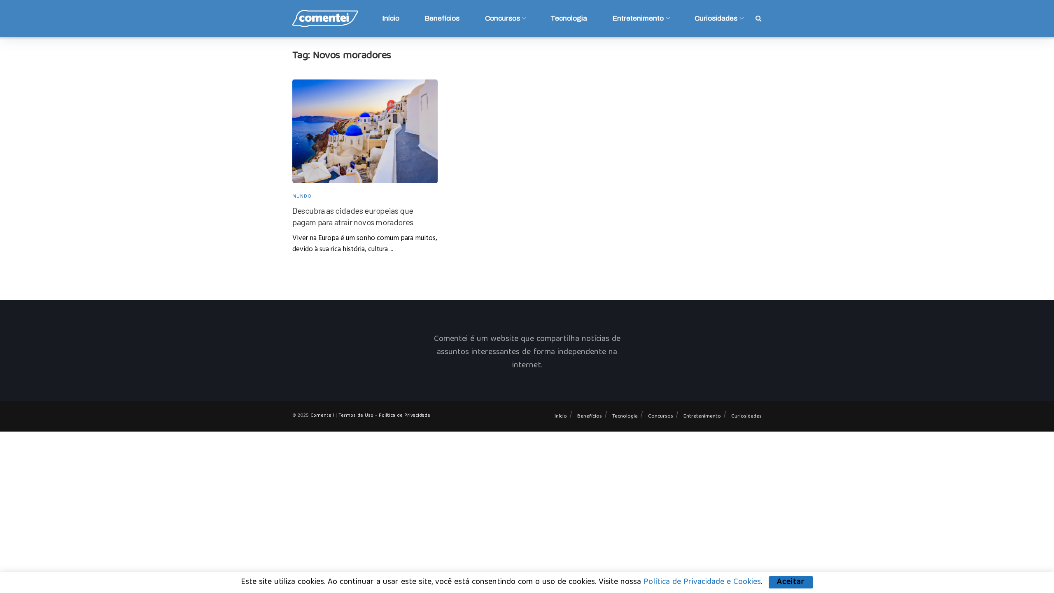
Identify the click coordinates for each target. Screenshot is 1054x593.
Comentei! (322, 415)
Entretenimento (638, 18)
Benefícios (442, 18)
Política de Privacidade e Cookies (702, 582)
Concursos (502, 18)
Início (390, 18)
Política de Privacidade (404, 415)
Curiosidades (716, 18)
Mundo (302, 196)
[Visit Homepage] (325, 18)
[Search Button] (759, 18)
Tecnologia (568, 18)
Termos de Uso (355, 415)
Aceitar (791, 582)
